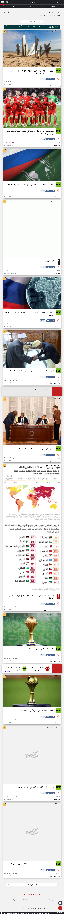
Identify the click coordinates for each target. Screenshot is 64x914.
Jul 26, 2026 (10, 82)
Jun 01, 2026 (10, 270)
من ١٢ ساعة (25, 900)
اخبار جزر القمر (50, 79)
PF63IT (58, 271)
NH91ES (58, 458)
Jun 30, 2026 (10, 194)
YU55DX (58, 873)
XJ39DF (58, 82)
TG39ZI (58, 194)
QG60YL (58, 658)
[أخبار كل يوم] (32, 2)
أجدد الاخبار (32, 21)
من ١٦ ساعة (13, 900)
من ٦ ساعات (38, 900)
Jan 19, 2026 (10, 658)
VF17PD (58, 607)
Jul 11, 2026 (9, 142)
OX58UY (58, 380)
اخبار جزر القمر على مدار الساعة (32, 894)
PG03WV (58, 797)
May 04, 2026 (10, 607)
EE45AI (58, 143)
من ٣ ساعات (51, 900)
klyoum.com (59, 913)
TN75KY (58, 324)
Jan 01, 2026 (10, 796)
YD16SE (58, 720)
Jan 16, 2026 (10, 720)
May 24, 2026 (10, 380)
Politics (43, 79)
